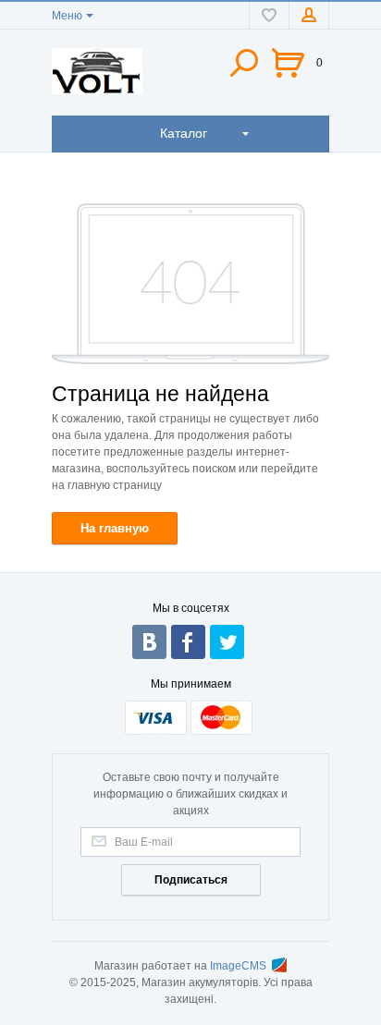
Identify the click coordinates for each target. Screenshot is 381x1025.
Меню (67, 15)
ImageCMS (238, 965)
